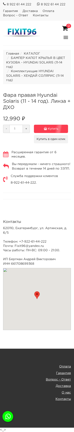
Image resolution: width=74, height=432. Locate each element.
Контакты (40, 15)
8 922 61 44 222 (19, 4)
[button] (37, 295)
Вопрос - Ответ (15, 15)
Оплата (48, 11)
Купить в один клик (51, 139)
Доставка (30, 11)
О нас (66, 392)
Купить (52, 129)
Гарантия (10, 11)
